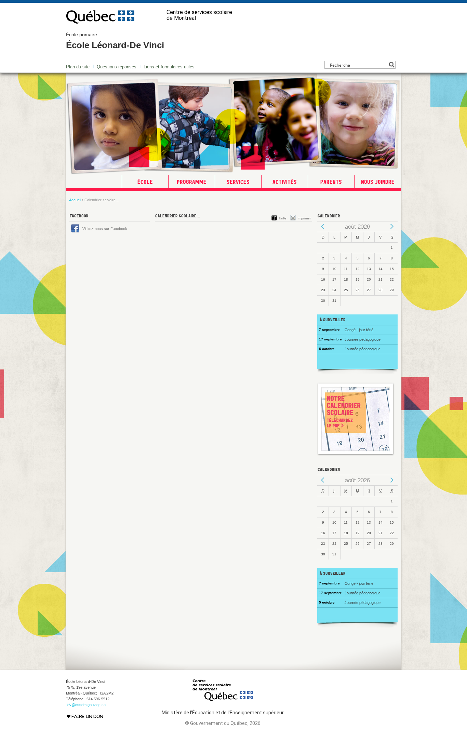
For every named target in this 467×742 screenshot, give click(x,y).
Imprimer (304, 218)
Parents (331, 182)
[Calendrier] (356, 454)
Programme (191, 182)
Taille (282, 218)
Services (238, 182)
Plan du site (78, 66)
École (145, 182)
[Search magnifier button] (391, 64)
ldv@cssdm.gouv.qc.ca (86, 705)
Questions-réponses (116, 66)
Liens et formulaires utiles (169, 66)
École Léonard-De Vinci (115, 41)
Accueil (75, 200)
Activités (284, 182)
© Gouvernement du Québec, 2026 (223, 723)
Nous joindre (378, 182)
